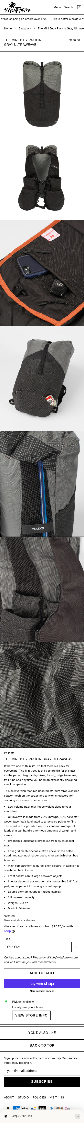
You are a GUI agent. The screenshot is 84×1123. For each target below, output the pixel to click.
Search (68, 7)
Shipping (8, 920)
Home (8, 28)
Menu (57, 7)
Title (7, 938)
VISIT (53, 1097)
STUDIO (23, 1097)
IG (62, 1097)
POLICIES (39, 1097)
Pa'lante (9, 752)
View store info (31, 1015)
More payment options (42, 991)
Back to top (42, 1045)
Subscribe (42, 1081)
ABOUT (9, 1097)
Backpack (25, 28)
